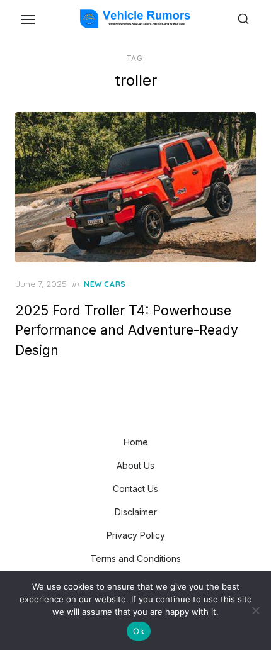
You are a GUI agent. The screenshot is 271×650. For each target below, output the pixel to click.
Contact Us (135, 488)
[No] (255, 610)
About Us (135, 465)
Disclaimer (136, 512)
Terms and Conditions (135, 558)
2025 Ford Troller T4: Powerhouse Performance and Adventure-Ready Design (126, 330)
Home (136, 442)
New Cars (105, 284)
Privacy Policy (136, 535)
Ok (138, 631)
